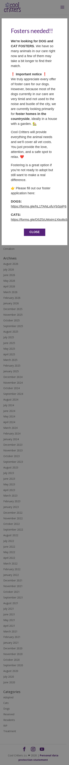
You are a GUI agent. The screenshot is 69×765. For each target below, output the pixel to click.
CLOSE (34, 232)
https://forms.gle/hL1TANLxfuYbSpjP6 (38, 206)
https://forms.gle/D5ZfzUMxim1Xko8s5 (39, 219)
